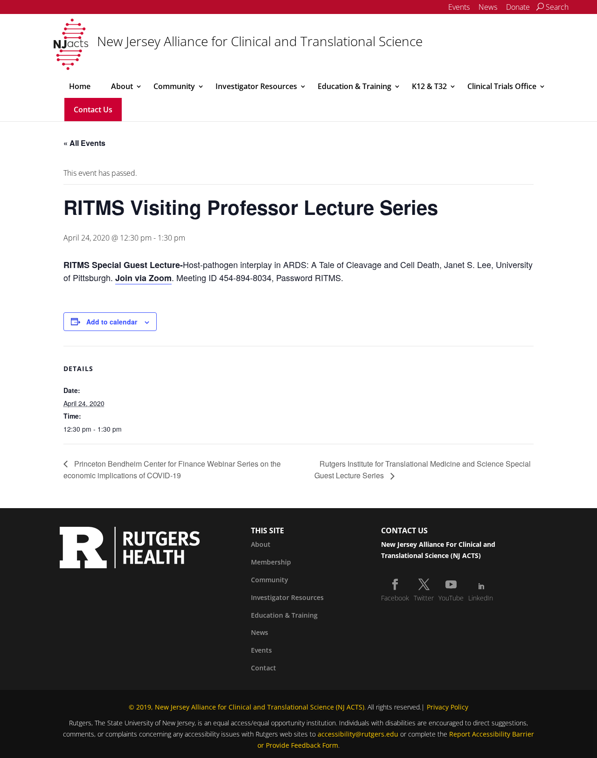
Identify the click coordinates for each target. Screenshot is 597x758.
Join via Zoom (143, 278)
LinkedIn (480, 597)
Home (79, 86)
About (122, 86)
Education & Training (354, 86)
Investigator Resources (256, 86)
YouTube (451, 597)
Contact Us (93, 109)
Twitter (424, 597)
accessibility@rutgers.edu (358, 734)
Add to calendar (111, 321)
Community (174, 86)
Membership (271, 562)
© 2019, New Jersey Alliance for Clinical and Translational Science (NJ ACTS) (246, 707)
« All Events (84, 143)
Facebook (395, 597)
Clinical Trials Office (501, 86)
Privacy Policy (447, 707)
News (488, 7)
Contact (263, 667)
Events (459, 7)
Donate (518, 7)
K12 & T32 (429, 86)
